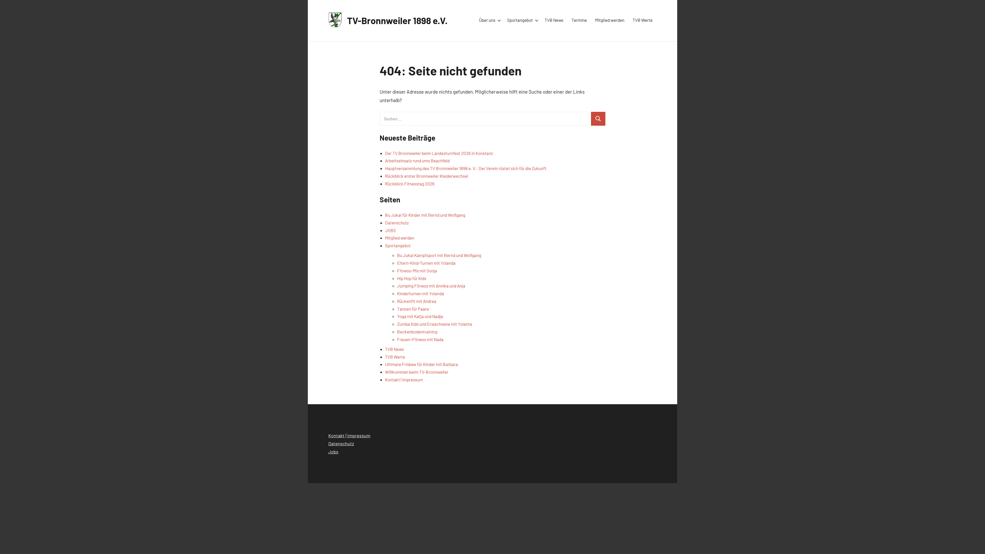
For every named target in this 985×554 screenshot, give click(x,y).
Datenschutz (397, 222)
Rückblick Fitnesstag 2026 (410, 183)
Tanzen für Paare (413, 308)
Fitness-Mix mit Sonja (417, 270)
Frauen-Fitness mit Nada (420, 339)
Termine (579, 20)
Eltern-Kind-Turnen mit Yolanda (426, 262)
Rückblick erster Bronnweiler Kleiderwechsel (426, 176)
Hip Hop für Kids (411, 278)
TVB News (554, 20)
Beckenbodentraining (417, 331)
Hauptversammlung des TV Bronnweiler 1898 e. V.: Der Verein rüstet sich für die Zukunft (465, 168)
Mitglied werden (609, 20)
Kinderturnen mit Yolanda (420, 293)
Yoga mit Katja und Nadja (420, 316)
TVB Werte (643, 20)
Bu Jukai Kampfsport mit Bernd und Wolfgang (439, 255)
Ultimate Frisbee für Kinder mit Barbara (421, 364)
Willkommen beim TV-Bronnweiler (416, 371)
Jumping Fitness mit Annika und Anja (431, 285)
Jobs (333, 451)
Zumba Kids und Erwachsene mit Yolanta (434, 324)
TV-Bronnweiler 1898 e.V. (397, 20)
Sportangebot (520, 20)
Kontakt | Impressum (404, 379)
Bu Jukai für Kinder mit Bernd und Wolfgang (425, 214)
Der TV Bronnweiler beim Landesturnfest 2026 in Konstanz (439, 153)
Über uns (487, 20)
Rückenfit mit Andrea (416, 301)
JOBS (390, 230)
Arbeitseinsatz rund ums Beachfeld (417, 160)
